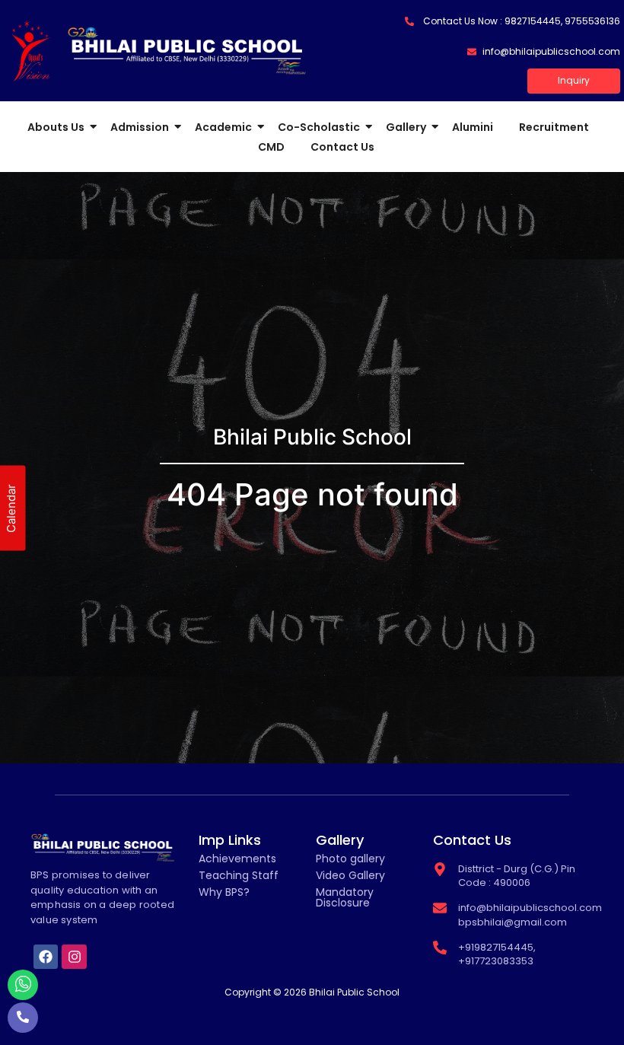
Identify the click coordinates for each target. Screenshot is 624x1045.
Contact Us (342, 147)
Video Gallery (350, 875)
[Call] (23, 1017)
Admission (139, 127)
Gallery (406, 127)
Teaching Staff (239, 875)
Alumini (472, 127)
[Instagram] (74, 957)
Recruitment (554, 127)
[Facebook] (45, 957)
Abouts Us (55, 127)
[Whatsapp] (23, 985)
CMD (271, 147)
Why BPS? (224, 892)
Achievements (237, 858)
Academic (223, 127)
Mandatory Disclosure (345, 897)
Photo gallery (350, 858)
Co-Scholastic (319, 127)
